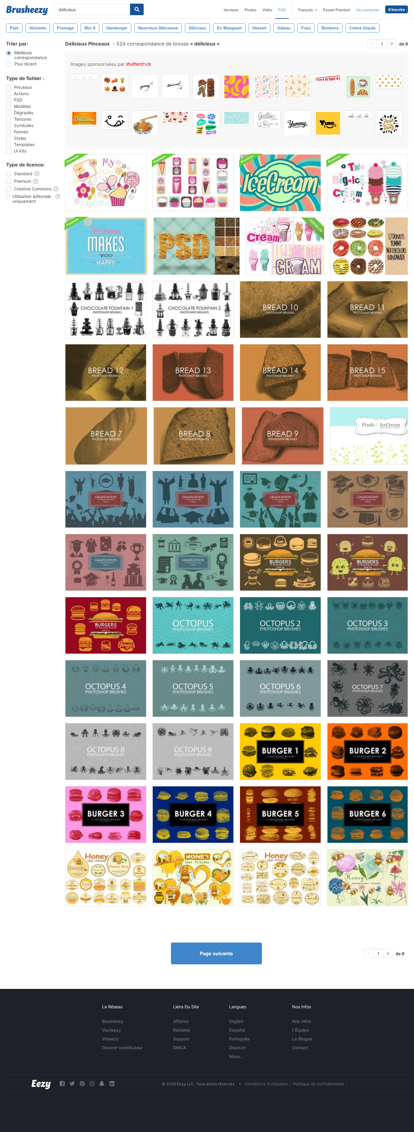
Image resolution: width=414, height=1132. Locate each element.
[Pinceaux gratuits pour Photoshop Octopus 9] (193, 751)
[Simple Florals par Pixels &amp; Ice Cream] (369, 436)
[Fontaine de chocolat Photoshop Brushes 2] (193, 309)
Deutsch (237, 1047)
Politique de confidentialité (318, 1083)
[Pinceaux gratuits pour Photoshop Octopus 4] (105, 688)
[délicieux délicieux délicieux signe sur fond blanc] (84, 76)
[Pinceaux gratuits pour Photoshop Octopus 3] (367, 625)
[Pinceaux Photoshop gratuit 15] (367, 372)
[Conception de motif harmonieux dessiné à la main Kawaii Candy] (267, 87)
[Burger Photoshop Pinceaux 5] (280, 814)
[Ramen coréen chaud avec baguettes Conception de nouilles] (145, 123)
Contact (300, 1047)
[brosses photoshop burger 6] (367, 814)
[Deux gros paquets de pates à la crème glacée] (367, 182)
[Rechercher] (137, 9)
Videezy (110, 1038)
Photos (250, 10)
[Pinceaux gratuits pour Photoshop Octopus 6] (280, 688)
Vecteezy (111, 1030)
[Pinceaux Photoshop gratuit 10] (280, 309)
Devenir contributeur (122, 1047)
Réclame (181, 1030)
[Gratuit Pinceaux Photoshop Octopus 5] (193, 688)
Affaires (181, 1021)
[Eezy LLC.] (41, 1083)
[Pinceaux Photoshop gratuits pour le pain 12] (105, 372)
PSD (282, 10)
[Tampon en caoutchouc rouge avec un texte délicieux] (328, 78)
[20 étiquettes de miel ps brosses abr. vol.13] (105, 877)
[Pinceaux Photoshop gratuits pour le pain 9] (283, 436)
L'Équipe (300, 1030)
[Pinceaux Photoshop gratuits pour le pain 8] (194, 436)
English (236, 1021)
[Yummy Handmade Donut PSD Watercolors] (369, 246)
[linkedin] (111, 1084)
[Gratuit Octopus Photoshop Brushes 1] (193, 625)
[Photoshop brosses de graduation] (105, 499)
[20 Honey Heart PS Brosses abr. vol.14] (193, 877)
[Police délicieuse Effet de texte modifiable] (84, 118)
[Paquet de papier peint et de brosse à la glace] (285, 246)
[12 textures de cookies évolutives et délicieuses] (196, 246)
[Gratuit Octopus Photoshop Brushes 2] (280, 625)
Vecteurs (231, 10)
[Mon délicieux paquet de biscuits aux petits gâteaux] (105, 182)
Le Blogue (302, 1038)
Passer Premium (336, 10)
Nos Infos (301, 1021)
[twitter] (72, 1084)
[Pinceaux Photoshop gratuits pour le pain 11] (367, 309)
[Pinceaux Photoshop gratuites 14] (280, 372)
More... (236, 1056)
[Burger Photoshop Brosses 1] (280, 751)
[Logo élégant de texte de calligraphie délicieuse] (297, 123)
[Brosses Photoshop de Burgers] (280, 562)
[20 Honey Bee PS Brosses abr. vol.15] (367, 877)
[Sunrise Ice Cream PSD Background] (280, 182)
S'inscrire (396, 9)
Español (237, 1030)
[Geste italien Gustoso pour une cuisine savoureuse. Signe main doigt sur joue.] (267, 119)
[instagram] (91, 1084)
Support (181, 1038)
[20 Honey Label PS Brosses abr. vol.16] (280, 877)
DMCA (179, 1047)
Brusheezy (112, 1021)
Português (239, 1038)
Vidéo (267, 10)
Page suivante (216, 953)
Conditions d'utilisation (266, 1083)
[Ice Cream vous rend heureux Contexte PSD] (106, 246)
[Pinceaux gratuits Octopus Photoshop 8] (105, 751)
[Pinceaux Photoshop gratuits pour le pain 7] (106, 436)
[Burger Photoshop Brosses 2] (367, 751)
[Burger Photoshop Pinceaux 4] (193, 814)
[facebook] (62, 1084)
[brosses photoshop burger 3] (105, 814)
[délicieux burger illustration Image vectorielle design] (206, 87)
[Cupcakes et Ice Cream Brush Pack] (193, 182)
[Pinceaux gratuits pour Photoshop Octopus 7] (367, 688)
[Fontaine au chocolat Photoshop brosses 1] (105, 309)
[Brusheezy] (27, 10)
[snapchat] (102, 1084)
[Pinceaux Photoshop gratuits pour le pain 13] (193, 372)
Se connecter (367, 10)
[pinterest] (82, 1084)
